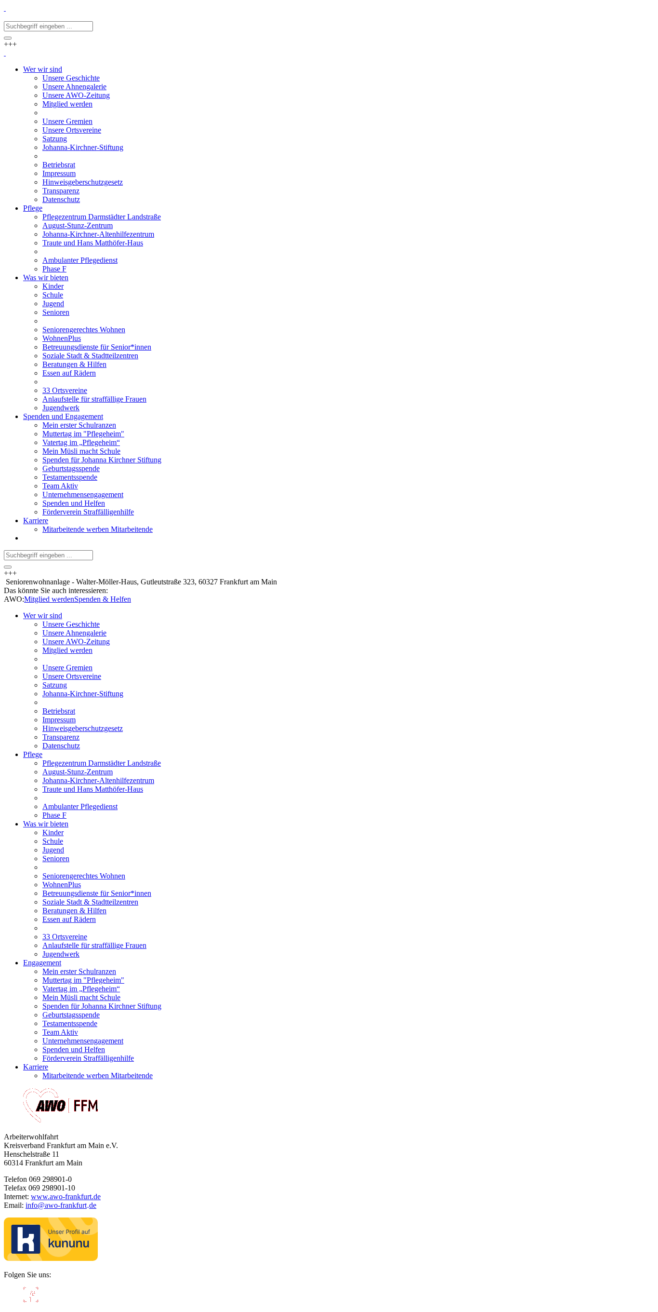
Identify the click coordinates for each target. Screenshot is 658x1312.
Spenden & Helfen (102, 599)
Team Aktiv (60, 1032)
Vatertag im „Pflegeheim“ (81, 989)
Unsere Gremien (67, 667)
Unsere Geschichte (71, 624)
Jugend (53, 850)
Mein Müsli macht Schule (81, 997)
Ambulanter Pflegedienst (80, 806)
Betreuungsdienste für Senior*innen (96, 893)
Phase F (54, 815)
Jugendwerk (60, 954)
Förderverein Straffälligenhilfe (88, 1058)
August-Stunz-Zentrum (77, 772)
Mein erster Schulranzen (79, 971)
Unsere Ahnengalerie (74, 633)
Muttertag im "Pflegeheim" (83, 980)
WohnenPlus (61, 884)
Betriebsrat (58, 711)
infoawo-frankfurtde (61, 1205)
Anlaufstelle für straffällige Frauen (94, 945)
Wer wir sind (42, 615)
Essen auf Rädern (69, 919)
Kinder (53, 832)
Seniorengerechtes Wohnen (83, 876)
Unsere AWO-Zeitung (76, 641)
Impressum (59, 720)
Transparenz (60, 737)
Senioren (55, 858)
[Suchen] (8, 38)
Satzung (54, 685)
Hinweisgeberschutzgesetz (82, 728)
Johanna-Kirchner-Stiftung (82, 694)
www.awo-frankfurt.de (66, 1196)
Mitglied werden (49, 599)
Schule (52, 841)
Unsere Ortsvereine (71, 676)
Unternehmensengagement (82, 1041)
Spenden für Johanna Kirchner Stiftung (101, 1006)
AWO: (14, 599)
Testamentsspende (69, 1023)
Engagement (42, 963)
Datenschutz (61, 746)
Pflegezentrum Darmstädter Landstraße (101, 763)
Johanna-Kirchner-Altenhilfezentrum (98, 780)
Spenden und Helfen (73, 1049)
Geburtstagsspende (71, 1015)
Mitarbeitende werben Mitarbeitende (97, 1075)
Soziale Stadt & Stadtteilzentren (90, 902)
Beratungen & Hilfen (74, 910)
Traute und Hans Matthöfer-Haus (92, 789)
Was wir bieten (45, 824)
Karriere (35, 1067)
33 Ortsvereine (64, 937)
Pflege (32, 754)
